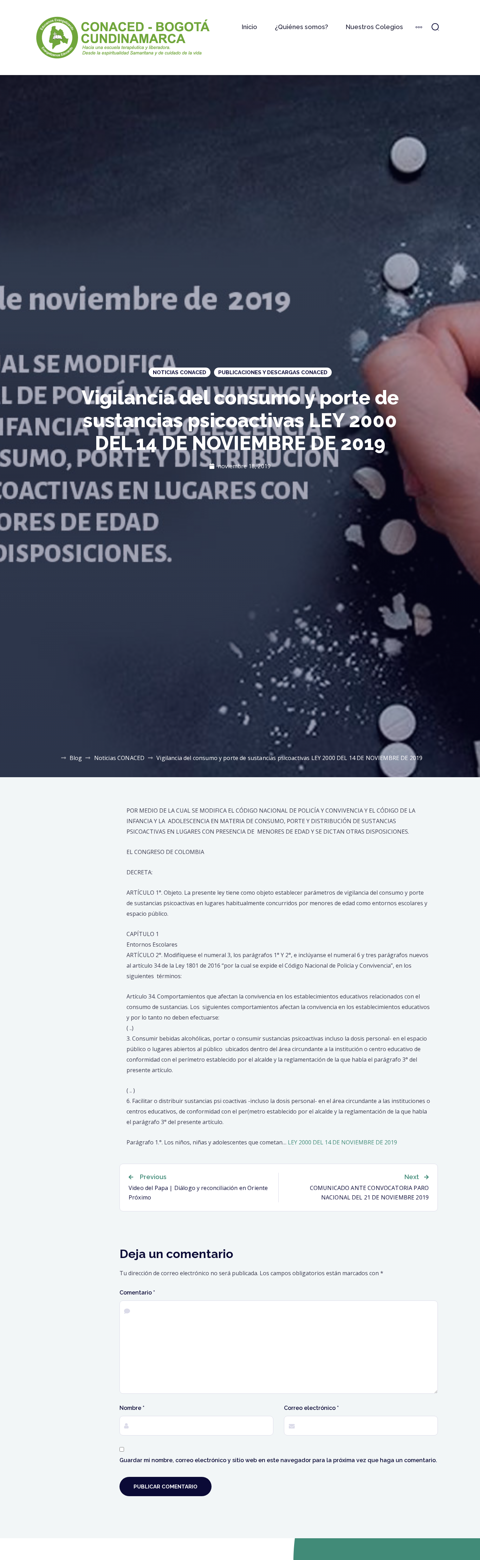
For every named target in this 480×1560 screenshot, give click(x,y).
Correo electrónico (311, 1408)
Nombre (131, 1408)
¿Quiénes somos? (301, 27)
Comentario (137, 1292)
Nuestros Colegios (374, 27)
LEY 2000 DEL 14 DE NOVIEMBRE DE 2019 (342, 1142)
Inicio (249, 27)
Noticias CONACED (179, 372)
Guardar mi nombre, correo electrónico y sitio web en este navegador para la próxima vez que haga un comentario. (278, 1460)
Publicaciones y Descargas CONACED (272, 372)
